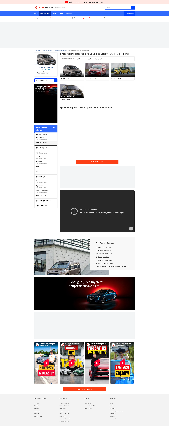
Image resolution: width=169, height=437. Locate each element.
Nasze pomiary (41, 176)
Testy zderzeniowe (41, 205)
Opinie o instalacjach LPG (43, 200)
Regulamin (37, 411)
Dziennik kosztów (41, 196)
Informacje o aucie (41, 134)
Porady (111, 403)
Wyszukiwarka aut (64, 403)
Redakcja (36, 406)
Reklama (36, 408)
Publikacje (41, 162)
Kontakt (36, 413)
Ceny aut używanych (42, 191)
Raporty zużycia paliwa (42, 147)
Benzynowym (82, 59)
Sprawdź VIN (87, 403)
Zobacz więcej (83, 389)
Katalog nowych (41, 138)
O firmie (36, 403)
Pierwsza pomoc (114, 408)
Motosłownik (113, 413)
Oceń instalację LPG (89, 406)
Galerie (41, 172)
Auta (35, 13)
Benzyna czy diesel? (65, 413)
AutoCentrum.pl (44, 7)
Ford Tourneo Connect (45, 67)
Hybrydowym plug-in (103, 59)
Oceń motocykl (88, 408)
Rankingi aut (63, 408)
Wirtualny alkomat (64, 411)
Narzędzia (69, 13)
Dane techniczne (45, 13)
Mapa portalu (38, 416)
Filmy (41, 181)
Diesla (92, 59)
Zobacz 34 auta (96, 162)
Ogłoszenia (41, 186)
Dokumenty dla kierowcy (116, 411)
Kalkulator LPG (63, 416)
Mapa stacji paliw (64, 421)
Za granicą (112, 416)
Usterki (41, 157)
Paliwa (61, 13)
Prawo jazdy (113, 419)
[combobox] (45, 80)
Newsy (41, 167)
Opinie (54, 13)
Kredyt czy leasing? (65, 419)
